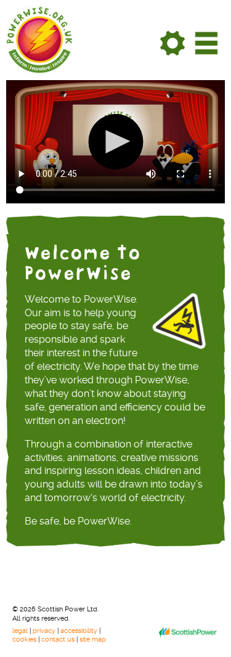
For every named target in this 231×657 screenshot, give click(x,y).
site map (92, 639)
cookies (25, 639)
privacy (45, 631)
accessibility (79, 631)
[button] (115, 141)
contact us (58, 639)
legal (21, 631)
